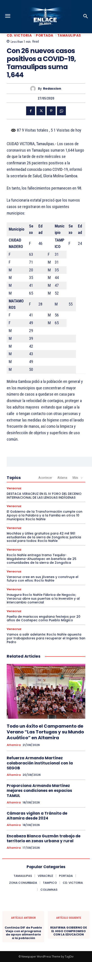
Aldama (62, 478)
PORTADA (44, 35)
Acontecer (45, 478)
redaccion (52, 89)
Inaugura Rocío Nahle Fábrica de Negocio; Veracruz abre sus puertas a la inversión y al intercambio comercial (43, 598)
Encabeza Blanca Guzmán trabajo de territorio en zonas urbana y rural (43, 838)
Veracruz (14, 488)
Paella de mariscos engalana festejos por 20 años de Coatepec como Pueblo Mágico (43, 618)
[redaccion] (34, 88)
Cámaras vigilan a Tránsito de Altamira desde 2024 (37, 816)
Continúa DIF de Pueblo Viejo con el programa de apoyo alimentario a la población (23, 933)
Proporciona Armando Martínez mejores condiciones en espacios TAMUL (39, 790)
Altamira (14, 745)
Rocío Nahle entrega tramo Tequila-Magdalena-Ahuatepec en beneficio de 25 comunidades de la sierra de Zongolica (41, 559)
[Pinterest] (51, 110)
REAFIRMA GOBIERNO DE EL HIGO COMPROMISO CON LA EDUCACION (68, 931)
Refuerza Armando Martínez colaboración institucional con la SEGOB (40, 762)
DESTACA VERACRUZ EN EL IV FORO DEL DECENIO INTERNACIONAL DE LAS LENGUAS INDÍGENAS (44, 495)
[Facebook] (30, 110)
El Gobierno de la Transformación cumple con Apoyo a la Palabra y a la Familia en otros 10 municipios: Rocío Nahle (44, 515)
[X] (40, 110)
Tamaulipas (69, 35)
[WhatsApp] (61, 110)
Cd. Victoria (19, 35)
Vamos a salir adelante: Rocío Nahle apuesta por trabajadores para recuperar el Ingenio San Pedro (46, 638)
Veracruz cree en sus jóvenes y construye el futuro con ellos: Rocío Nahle (42, 579)
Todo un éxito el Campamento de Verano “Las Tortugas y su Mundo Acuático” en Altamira (45, 732)
